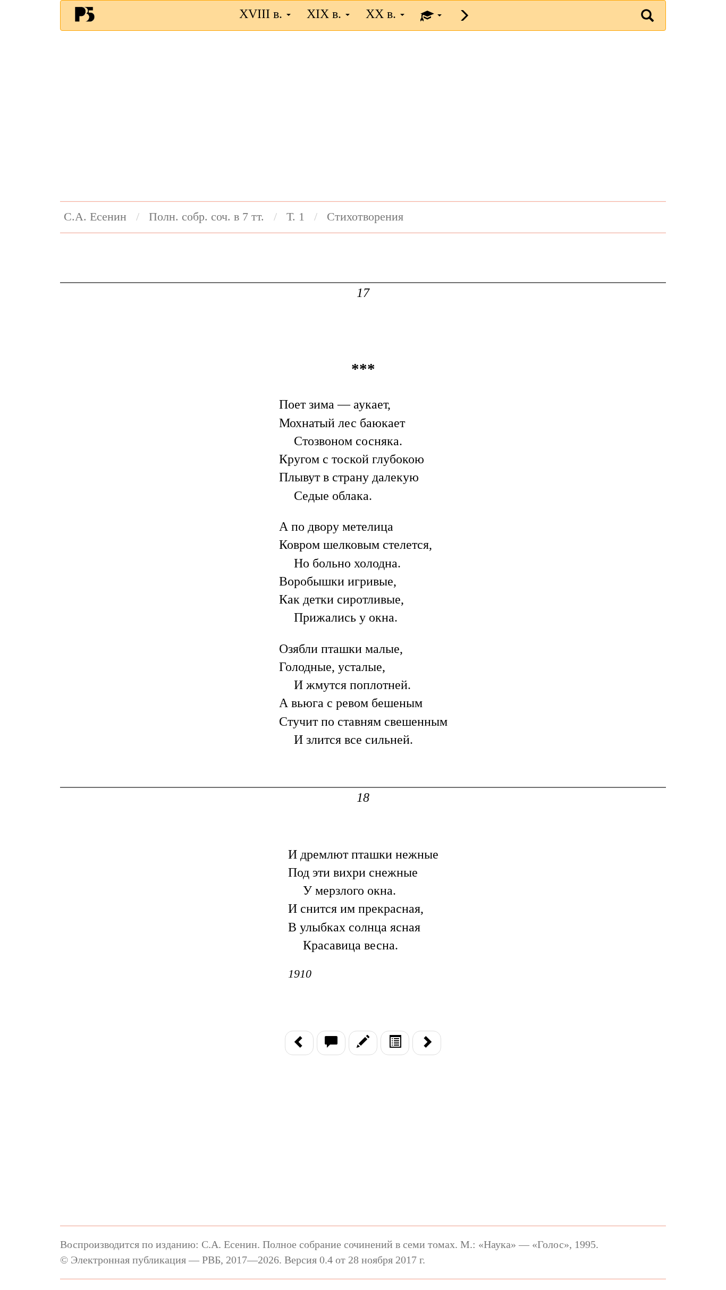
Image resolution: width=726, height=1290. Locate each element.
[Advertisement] (363, 115)
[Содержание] (395, 1043)
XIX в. (325, 14)
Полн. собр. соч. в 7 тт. (206, 216)
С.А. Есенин (95, 216)
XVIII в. (262, 14)
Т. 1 (295, 216)
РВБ (85, 14)
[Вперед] (426, 1043)
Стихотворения (365, 216)
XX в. (382, 14)
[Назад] (299, 1043)
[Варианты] (363, 1043)
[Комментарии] (331, 1043)
